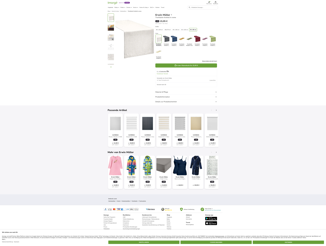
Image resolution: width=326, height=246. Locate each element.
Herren (168, 225)
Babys (168, 219)
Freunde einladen (108, 219)
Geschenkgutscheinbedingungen (131, 229)
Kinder (168, 221)
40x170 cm (168, 29)
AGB (124, 217)
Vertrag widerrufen (147, 223)
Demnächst (189, 219)
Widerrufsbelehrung (128, 219)
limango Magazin (108, 221)
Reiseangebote (190, 224)
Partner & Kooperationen (110, 223)
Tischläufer (134, 201)
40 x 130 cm (159, 29)
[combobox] (202, 7)
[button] (215, 3)
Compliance (126, 223)
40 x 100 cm (176, 29)
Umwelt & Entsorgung (148, 221)
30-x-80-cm (193, 29)
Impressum (126, 225)
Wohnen (169, 227)
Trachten (169, 229)
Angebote (169, 217)
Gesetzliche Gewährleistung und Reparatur (153, 225)
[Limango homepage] (112, 3)
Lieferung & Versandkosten (149, 217)
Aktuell (188, 217)
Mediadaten (107, 229)
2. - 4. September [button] (161, 71)
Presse (105, 227)
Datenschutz (126, 221)
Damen (168, 223)
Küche (118, 201)
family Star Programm (109, 217)
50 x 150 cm (184, 29)
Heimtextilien (111, 201)
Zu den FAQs (213, 80)
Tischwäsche (142, 201)
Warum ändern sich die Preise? (209, 61)
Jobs (105, 225)
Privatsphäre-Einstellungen (130, 227)
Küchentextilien (126, 201)
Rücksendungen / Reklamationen (150, 219)
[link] (166, 40)
